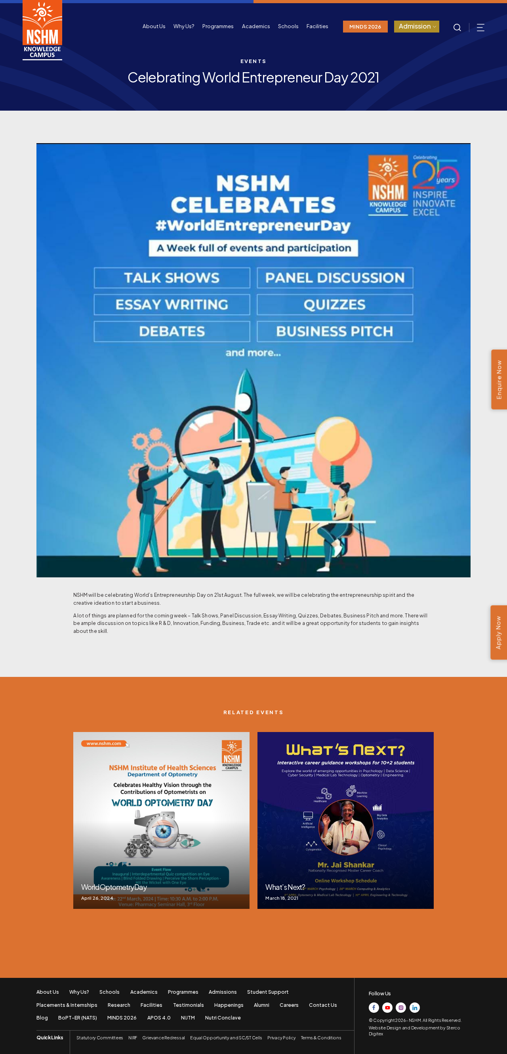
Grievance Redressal (163, 1037)
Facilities (317, 26)
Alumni (261, 1005)
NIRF (132, 1037)
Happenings (229, 1005)
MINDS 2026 (365, 26)
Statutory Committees (99, 1037)
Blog (42, 1017)
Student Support (268, 992)
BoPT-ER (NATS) (77, 1017)
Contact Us (323, 1005)
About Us (154, 26)
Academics (256, 26)
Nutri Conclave (223, 1017)
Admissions (223, 992)
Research (119, 1005)
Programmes (218, 26)
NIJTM (188, 1017)
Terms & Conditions (321, 1037)
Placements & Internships (66, 1005)
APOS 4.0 (159, 1017)
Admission (415, 26)
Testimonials (188, 1005)
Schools (288, 26)
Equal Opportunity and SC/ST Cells (226, 1037)
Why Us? (183, 26)
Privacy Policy (281, 1037)
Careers (289, 1005)
